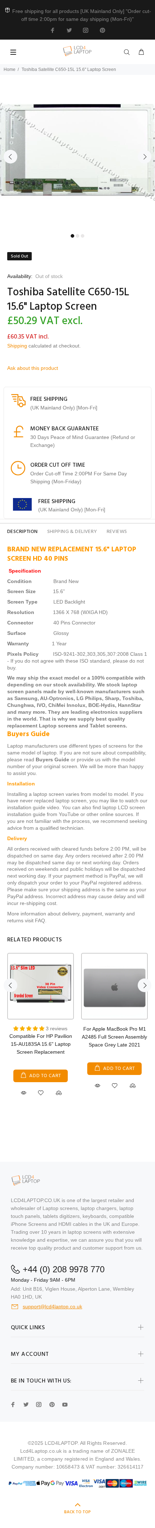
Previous (10, 156)
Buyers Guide (52, 759)
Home (9, 69)
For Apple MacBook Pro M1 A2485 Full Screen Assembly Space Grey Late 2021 (114, 1037)
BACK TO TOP (77, 1512)
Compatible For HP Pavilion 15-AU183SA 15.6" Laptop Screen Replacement (40, 1044)
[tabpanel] (77, 152)
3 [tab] (82, 236)
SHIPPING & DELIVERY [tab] (72, 532)
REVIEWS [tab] (117, 532)
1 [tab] (72, 236)
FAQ (40, 920)
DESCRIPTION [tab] (22, 532)
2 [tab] (77, 236)
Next (144, 156)
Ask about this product (32, 368)
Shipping (17, 346)
